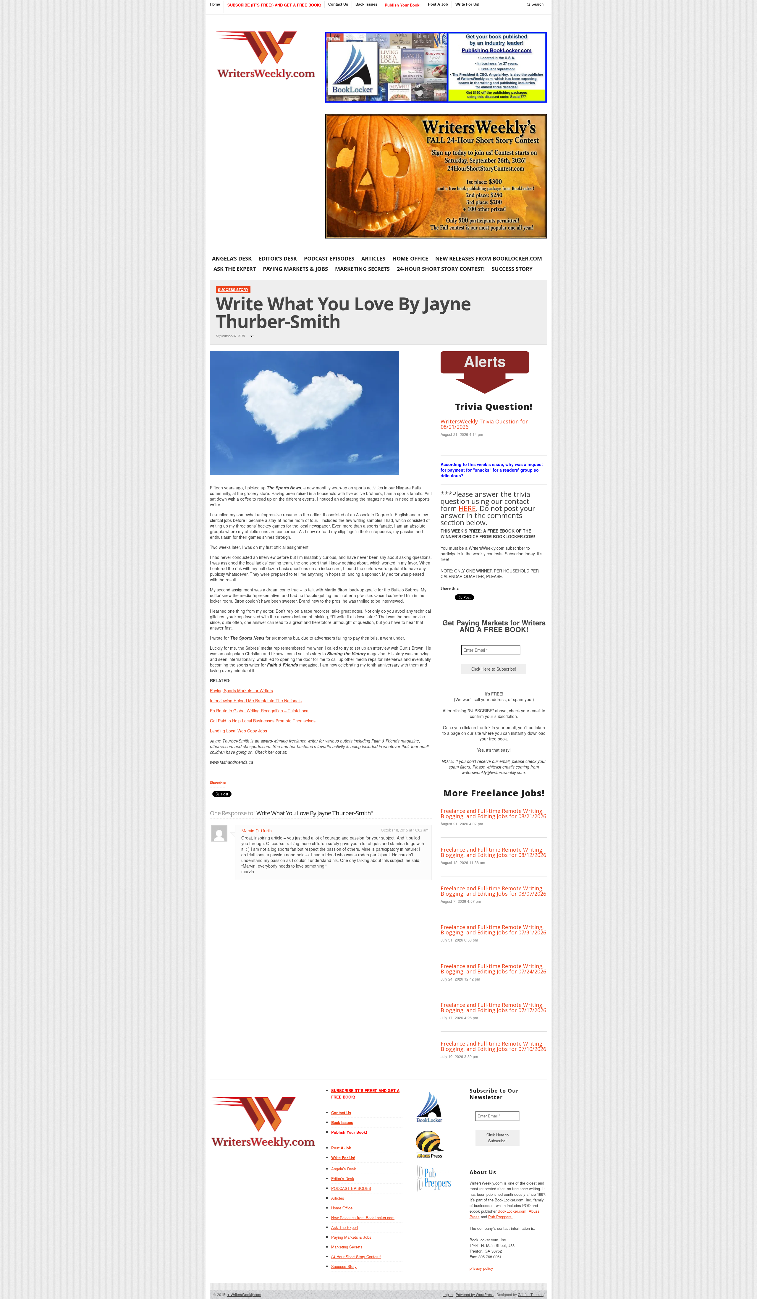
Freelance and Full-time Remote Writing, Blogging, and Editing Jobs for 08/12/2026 (493, 852)
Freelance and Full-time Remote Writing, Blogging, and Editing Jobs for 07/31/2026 (493, 929)
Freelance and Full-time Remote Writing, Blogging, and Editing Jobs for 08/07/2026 (493, 891)
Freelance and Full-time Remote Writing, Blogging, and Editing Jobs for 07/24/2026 (493, 968)
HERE (467, 508)
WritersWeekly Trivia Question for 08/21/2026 (484, 424)
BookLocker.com (512, 1211)
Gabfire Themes (531, 1294)
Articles (373, 258)
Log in (448, 1294)
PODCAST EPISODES (329, 258)
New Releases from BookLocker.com (488, 258)
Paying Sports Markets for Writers (241, 690)
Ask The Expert (234, 268)
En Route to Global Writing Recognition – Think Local (259, 711)
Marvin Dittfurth (256, 831)
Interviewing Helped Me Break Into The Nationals (256, 700)
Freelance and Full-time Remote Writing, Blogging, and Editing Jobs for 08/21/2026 (493, 813)
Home (215, 4)
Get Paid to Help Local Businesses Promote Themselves (263, 721)
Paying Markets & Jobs (295, 268)
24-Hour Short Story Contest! (441, 268)
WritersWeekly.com (244, 1294)
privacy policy (481, 1268)
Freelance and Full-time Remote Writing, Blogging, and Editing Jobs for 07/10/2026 (493, 1046)
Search (537, 4)
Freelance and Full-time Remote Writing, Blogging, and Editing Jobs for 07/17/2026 (493, 1007)
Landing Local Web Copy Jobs (238, 731)
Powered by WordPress (475, 1294)
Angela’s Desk (232, 258)
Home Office (410, 258)
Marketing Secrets (362, 268)
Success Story (512, 268)
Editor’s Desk (278, 258)
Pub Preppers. (500, 1216)
